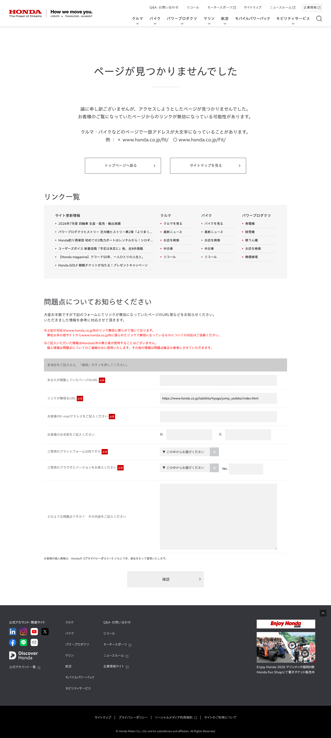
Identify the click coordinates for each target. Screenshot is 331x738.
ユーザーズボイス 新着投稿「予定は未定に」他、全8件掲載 (100, 248)
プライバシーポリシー (133, 717)
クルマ (137, 18)
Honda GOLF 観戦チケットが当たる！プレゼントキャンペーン (103, 265)
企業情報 (310, 7)
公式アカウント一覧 (22, 667)
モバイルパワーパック (252, 18)
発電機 (250, 223)
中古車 (168, 248)
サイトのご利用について (220, 717)
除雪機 (250, 232)
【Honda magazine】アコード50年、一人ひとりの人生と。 (101, 257)
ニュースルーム (281, 7)
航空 (225, 18)
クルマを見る (172, 223)
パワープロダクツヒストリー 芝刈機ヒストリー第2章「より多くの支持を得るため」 (105, 232)
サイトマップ (253, 7)
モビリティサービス (293, 18)
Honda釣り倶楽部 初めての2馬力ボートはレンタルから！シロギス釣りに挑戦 (105, 240)
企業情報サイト (113, 666)
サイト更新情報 (67, 215)
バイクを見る (213, 223)
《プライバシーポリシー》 (98, 558)
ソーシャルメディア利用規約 (174, 717)
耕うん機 (251, 240)
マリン (209, 18)
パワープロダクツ (182, 18)
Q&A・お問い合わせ (164, 7)
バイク (155, 18)
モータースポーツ (219, 7)
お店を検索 (171, 240)
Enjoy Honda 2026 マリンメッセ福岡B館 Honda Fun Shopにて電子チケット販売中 (286, 669)
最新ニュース (172, 232)
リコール (193, 7)
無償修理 (251, 257)
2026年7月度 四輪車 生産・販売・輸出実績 (89, 223)
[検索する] (319, 18)
